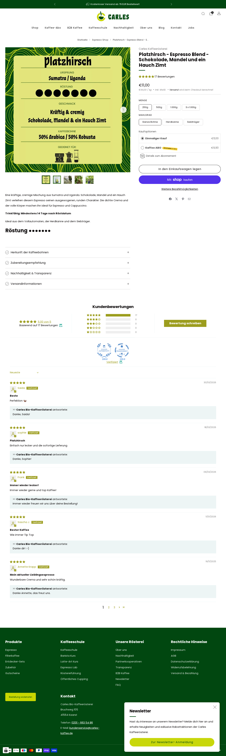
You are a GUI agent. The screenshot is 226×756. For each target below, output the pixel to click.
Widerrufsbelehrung (183, 667)
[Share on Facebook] (170, 199)
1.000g (173, 107)
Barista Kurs (68, 656)
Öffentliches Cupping (74, 679)
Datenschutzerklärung (185, 661)
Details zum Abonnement (161, 156)
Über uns (146, 27)
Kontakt (176, 27)
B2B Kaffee (74, 27)
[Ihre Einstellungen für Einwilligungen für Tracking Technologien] (6, 750)
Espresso (11, 650)
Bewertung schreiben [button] (185, 323)
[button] (147, 76)
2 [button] (108, 607)
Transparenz (124, 667)
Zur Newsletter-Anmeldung (172, 742)
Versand (174, 89)
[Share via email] (189, 199)
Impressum (178, 650)
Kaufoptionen (147, 131)
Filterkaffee (12, 656)
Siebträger (193, 122)
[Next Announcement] (171, 4)
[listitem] (113, 4)
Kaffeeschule (98, 27)
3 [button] (114, 607)
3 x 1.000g (191, 107)
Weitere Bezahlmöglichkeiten (179, 189)
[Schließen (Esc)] (215, 707)
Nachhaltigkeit (124, 27)
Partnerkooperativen (129, 661)
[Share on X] (177, 199)
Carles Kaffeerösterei (153, 49)
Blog (162, 27)
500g (159, 107)
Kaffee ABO (161, 148)
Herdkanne (172, 122)
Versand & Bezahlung (184, 673)
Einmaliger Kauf (156, 138)
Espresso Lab (69, 667)
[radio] (142, 138)
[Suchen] (203, 13)
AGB (173, 656)
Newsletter (122, 679)
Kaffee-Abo (53, 27)
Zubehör (10, 667)
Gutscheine (12, 673)
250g (145, 107)
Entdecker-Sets (15, 661)
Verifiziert (112, 362)
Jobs (191, 27)
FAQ (118, 685)
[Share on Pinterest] (183, 199)
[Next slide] (123, 109)
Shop (35, 27)
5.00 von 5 (44, 322)
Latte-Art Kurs (69, 661)
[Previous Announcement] (54, 4)
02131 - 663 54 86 (82, 722)
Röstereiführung (71, 673)
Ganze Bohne (150, 122)
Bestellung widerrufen (20, 696)
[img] (17, 383)
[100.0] (104, 350)
